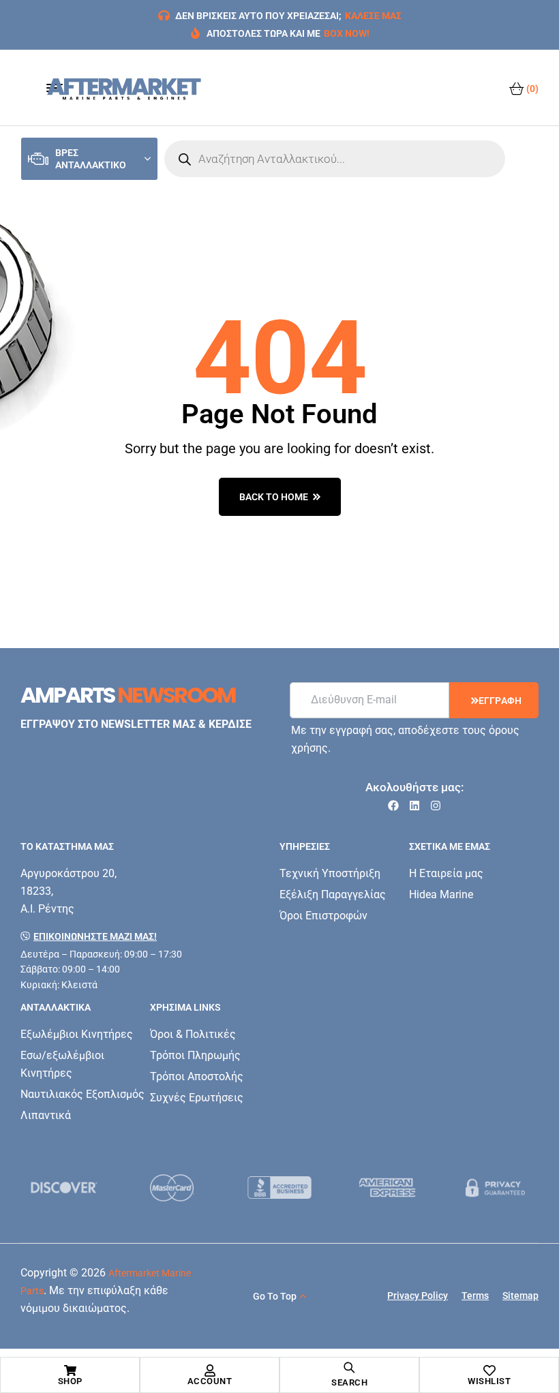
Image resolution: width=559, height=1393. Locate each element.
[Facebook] (393, 805)
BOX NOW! (346, 33)
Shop (70, 1381)
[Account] (210, 1370)
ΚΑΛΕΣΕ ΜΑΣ (373, 15)
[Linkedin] (414, 805)
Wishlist (489, 1381)
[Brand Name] (64, 1187)
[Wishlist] (489, 1370)
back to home (273, 496)
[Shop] (70, 1370)
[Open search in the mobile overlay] (334, 159)
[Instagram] (435, 805)
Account (209, 1381)
